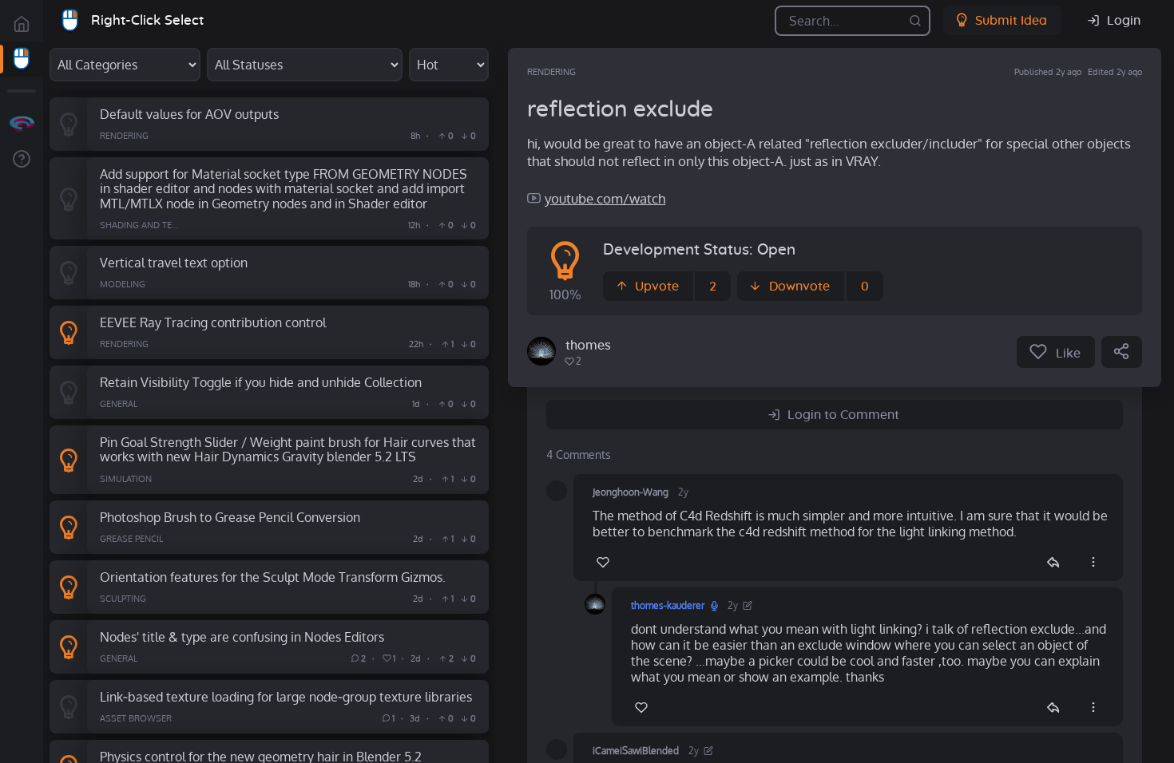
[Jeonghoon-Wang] (556, 490)
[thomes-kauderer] (541, 351)
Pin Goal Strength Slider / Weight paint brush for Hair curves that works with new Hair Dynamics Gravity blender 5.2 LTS (288, 449)
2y (683, 492)
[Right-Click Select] (21, 59)
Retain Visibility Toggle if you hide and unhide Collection (261, 381)
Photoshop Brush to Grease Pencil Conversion (230, 516)
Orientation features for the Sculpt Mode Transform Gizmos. (273, 576)
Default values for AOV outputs (189, 113)
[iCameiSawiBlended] (556, 749)
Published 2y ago (1047, 71)
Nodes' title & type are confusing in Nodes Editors (242, 636)
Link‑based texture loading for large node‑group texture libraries (286, 696)
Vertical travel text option (174, 262)
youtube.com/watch (605, 198)
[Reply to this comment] (1052, 562)
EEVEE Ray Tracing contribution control (213, 322)
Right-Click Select (147, 20)
